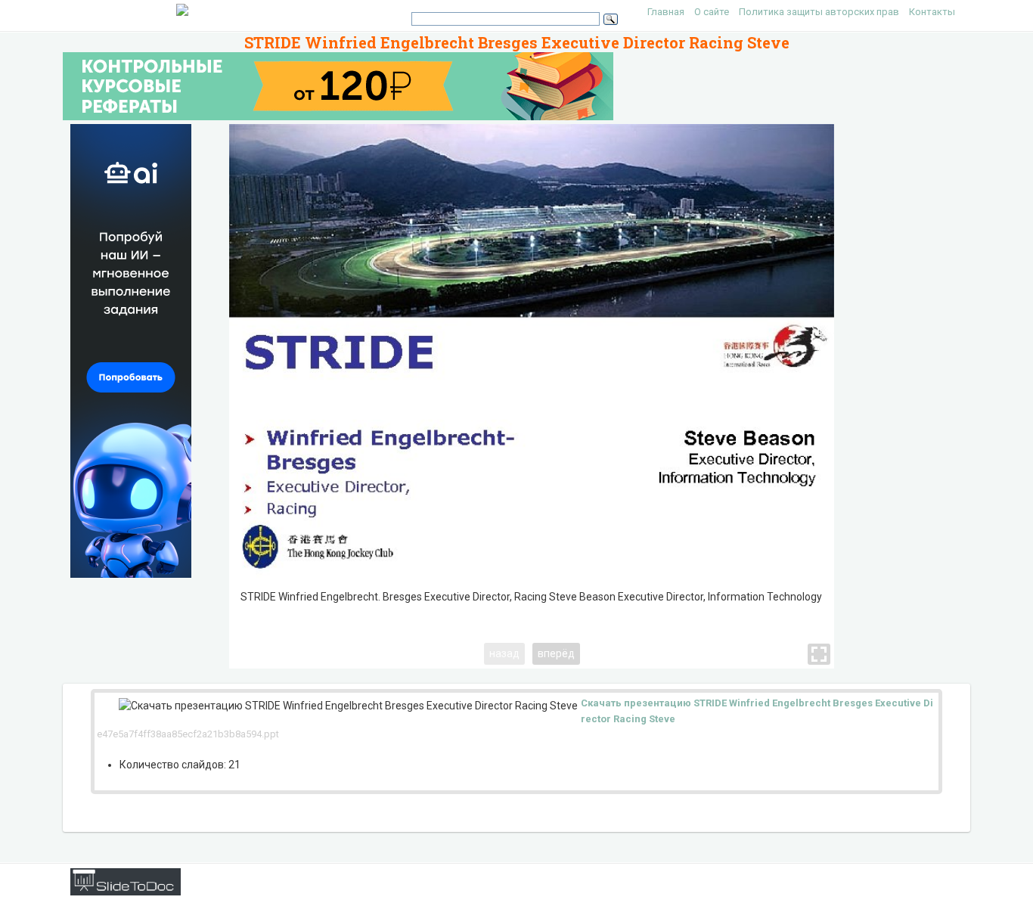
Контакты (932, 11)
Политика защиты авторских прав (819, 11)
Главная (665, 11)
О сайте (711, 11)
